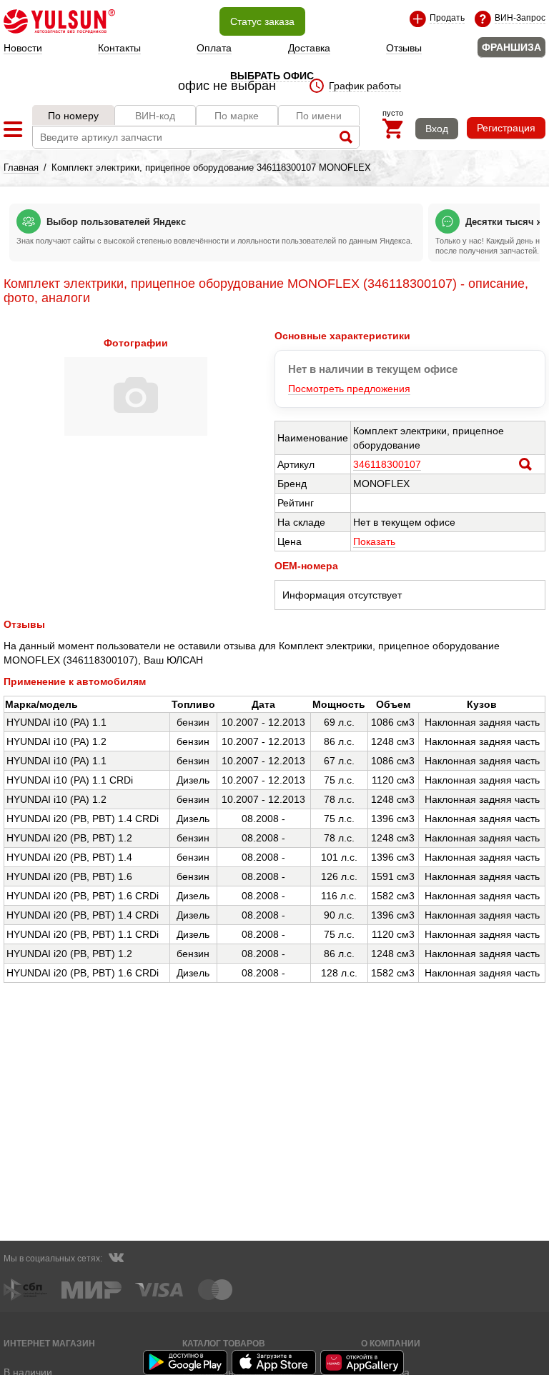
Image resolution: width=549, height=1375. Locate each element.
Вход (436, 128)
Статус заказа (262, 21)
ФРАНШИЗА (511, 47)
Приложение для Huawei (363, 1362)
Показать (374, 541)
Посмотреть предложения (349, 388)
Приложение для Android (186, 1362)
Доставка (309, 48)
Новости (23, 48)
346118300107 (387, 464)
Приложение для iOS (274, 1362)
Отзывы (404, 48)
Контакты (119, 48)
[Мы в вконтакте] (116, 1259)
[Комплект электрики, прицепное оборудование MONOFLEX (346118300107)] (135, 432)
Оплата (214, 48)
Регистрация (506, 128)
